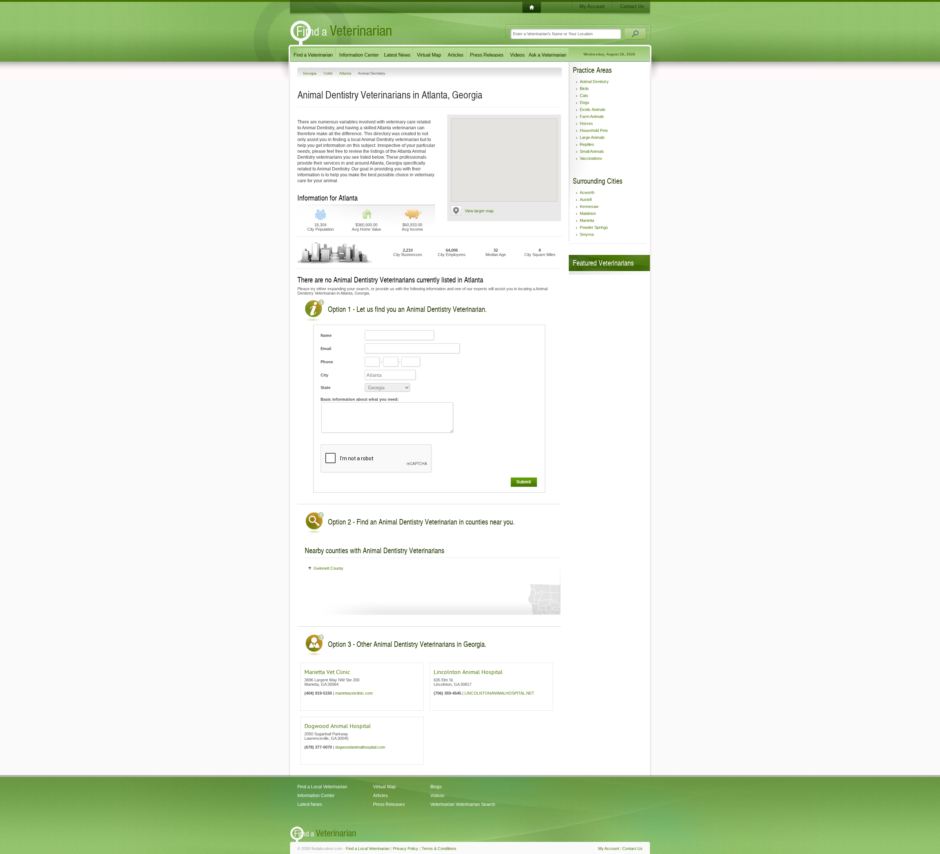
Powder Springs (594, 227)
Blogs (436, 786)
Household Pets (594, 130)
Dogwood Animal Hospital (337, 726)
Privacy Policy (405, 848)
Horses (586, 123)
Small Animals (592, 151)
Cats (584, 95)
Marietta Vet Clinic (327, 672)
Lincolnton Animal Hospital (468, 672)
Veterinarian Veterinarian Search (462, 804)
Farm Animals (592, 116)
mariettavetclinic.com (354, 693)
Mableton (588, 213)
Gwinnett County (328, 568)
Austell (586, 199)
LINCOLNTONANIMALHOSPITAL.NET (499, 693)
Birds (584, 88)
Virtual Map (384, 786)
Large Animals (592, 137)
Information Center (316, 795)
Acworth (587, 192)
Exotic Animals (592, 109)
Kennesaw (589, 206)
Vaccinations (591, 158)
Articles (380, 795)
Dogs (584, 102)
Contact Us (632, 6)
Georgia (310, 73)
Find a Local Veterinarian (322, 786)
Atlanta (345, 73)
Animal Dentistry (594, 81)
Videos (437, 795)
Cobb (328, 73)
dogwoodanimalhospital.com (360, 747)
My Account (592, 6)
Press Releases (389, 804)
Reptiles (587, 144)
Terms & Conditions (439, 848)
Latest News (309, 804)
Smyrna (587, 234)
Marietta (587, 220)
